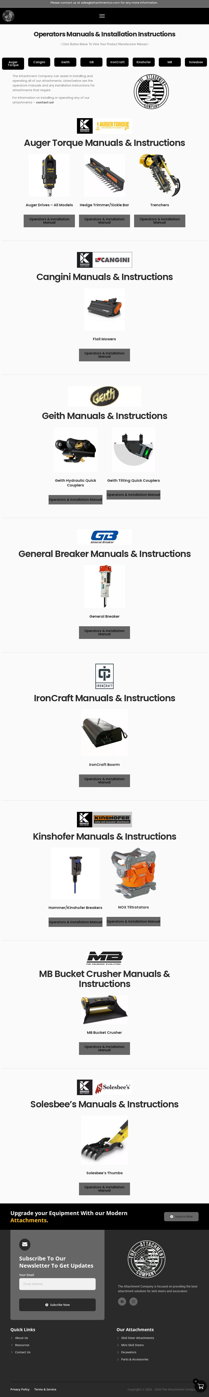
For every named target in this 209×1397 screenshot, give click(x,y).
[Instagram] (133, 1301)
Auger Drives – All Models (49, 204)
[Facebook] (122, 1301)
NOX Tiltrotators (133, 907)
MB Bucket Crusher (104, 1032)
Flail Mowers (104, 339)
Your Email (26, 1275)
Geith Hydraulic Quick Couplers (75, 483)
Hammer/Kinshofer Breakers (75, 907)
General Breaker (104, 616)
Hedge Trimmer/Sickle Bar (104, 204)
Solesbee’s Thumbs (104, 1172)
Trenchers (159, 204)
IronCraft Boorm (104, 764)
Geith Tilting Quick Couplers (133, 480)
